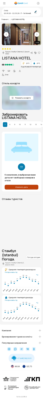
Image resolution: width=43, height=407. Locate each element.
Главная (4, 19)
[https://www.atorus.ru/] (11, 389)
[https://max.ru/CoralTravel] (15, 349)
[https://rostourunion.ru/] (32, 389)
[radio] (3, 49)
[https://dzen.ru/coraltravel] (9, 349)
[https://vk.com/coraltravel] (28, 349)
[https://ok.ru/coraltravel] (34, 349)
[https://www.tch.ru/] (32, 381)
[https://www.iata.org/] (11, 381)
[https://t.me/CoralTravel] (21, 349)
